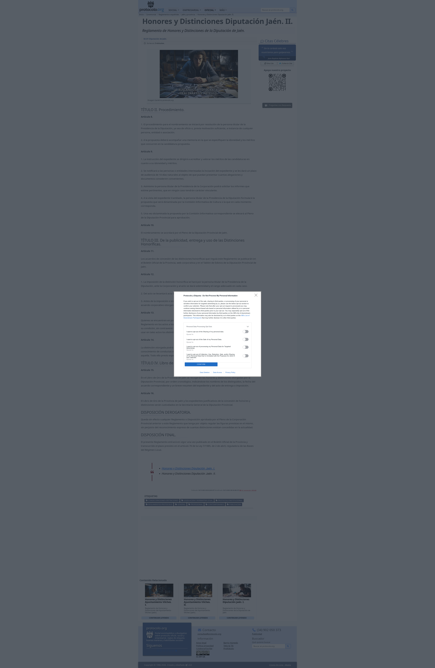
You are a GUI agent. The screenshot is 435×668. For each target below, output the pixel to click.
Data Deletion (205, 372)
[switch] (246, 331)
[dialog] (217, 334)
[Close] (257, 296)
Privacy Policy (230, 372)
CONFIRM (201, 364)
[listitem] (217, 326)
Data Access (217, 372)
